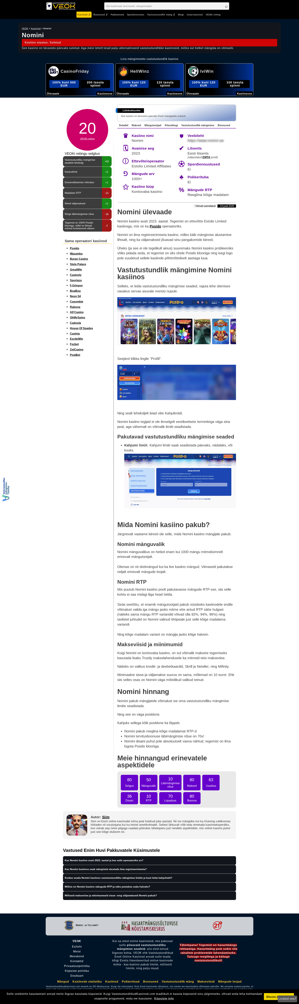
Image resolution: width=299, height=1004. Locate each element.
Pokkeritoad (131, 981)
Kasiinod (36, 28)
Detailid (123, 125)
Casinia (75, 333)
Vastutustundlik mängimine (197, 125)
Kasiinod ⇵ (84, 14)
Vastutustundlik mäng (178, 981)
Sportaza (76, 280)
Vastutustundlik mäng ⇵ (161, 14)
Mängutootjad (152, 125)
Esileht (77, 946)
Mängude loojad (230, 981)
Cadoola (75, 322)
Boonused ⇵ (100, 14)
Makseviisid (206, 981)
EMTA (206, 157)
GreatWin (76, 269)
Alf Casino (77, 312)
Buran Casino (79, 258)
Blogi (181, 15)
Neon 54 (75, 296)
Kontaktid (76, 961)
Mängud (63, 981)
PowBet (75, 354)
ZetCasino (76, 349)
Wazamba (76, 253)
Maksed (136, 125)
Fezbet (74, 344)
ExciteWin (76, 338)
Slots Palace (78, 264)
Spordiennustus (135, 15)
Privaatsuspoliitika (77, 966)
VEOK (25, 28)
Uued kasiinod (195, 15)
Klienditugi (171, 125)
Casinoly (75, 275)
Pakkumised (117, 15)
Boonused (224, 125)
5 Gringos (76, 285)
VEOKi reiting (213, 15)
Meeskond (77, 956)
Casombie (76, 301)
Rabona (75, 307)
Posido (74, 248)
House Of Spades (81, 328)
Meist (77, 951)
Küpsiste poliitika (77, 971)
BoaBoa (75, 290)
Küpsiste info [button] (164, 998)
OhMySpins (77, 317)
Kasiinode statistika (87, 981)
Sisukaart (76, 975)
